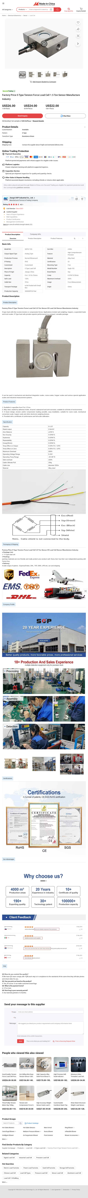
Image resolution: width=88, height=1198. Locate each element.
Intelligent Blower (8, 1135)
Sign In (5, 224)
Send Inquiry (22, 116)
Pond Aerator (48, 1135)
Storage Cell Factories (67, 1168)
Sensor (25, 15)
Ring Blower (69, 1128)
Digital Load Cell (9, 1158)
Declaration (66, 1189)
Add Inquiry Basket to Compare (44, 82)
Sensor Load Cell (57, 1173)
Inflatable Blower (70, 1131)
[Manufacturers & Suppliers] (44, 4)
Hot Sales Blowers (8, 1128)
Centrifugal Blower (8, 1131)
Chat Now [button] (67, 116)
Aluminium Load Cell (74, 1173)
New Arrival (48, 1128)
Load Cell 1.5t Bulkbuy (11, 1178)
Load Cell (32, 15)
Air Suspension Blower (30, 1135)
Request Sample (38, 121)
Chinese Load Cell (10, 1173)
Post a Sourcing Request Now (64, 1041)
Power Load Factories (31, 1168)
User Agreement (56, 1189)
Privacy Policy (76, 1189)
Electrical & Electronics (14, 15)
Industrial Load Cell (25, 1158)
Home (4, 15)
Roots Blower (48, 1131)
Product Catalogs (32, 1123)
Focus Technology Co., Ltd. (30, 1189)
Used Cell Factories (49, 1168)
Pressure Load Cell (41, 1173)
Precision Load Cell (42, 1158)
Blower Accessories (71, 1135)
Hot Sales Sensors (29, 1128)
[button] (78, 238)
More (4, 1182)
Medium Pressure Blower (31, 1131)
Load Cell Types (25, 1173)
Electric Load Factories (11, 1168)
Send (20, 1041)
